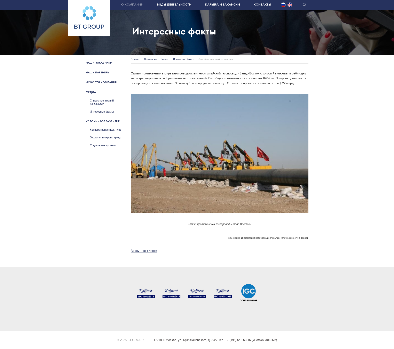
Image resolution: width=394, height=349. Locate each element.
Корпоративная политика (105, 129)
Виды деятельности (174, 4)
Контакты (262, 4)
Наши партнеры (98, 72)
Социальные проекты (103, 145)
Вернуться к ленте (144, 250)
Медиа (91, 92)
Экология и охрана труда (105, 137)
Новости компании (101, 82)
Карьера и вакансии (222, 4)
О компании (132, 4)
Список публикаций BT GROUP (102, 102)
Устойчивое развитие (103, 121)
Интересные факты (102, 111)
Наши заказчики (99, 63)
